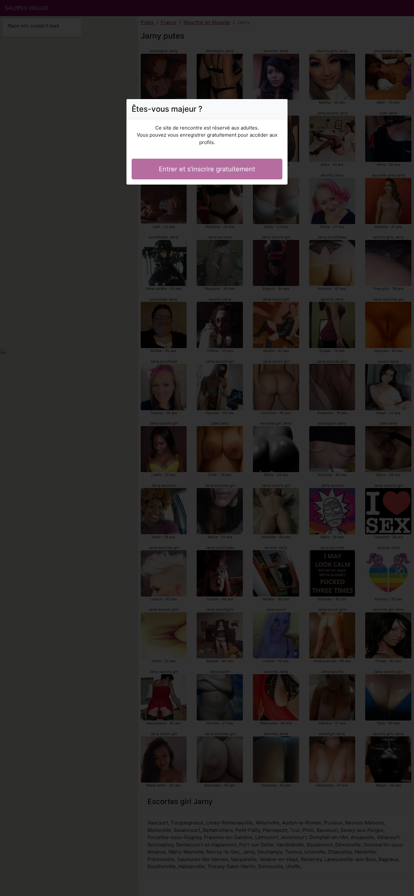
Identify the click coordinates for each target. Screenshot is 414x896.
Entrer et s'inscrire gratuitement (207, 169)
